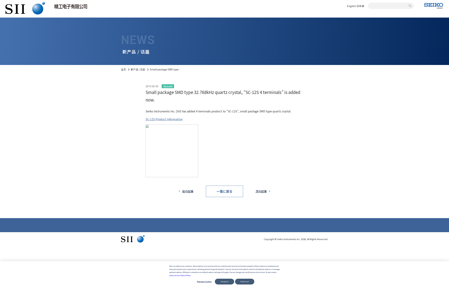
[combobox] (389, 6)
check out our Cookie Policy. (180, 275)
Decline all (244, 281)
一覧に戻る (224, 191)
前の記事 (187, 191)
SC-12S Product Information (164, 119)
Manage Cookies (204, 281)
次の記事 (261, 191)
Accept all (224, 281)
